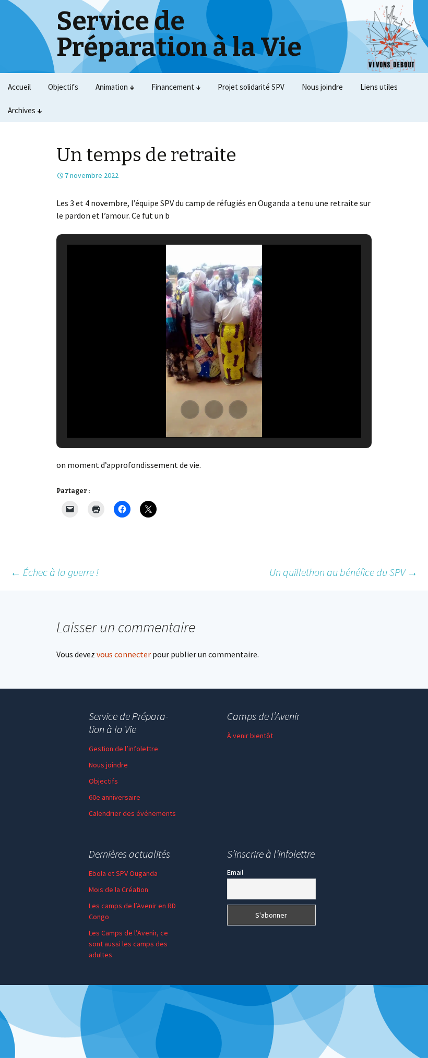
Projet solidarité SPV (251, 87)
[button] (190, 409)
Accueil (19, 87)
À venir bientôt (250, 735)
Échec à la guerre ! (54, 572)
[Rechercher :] (409, 110)
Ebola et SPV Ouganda (123, 873)
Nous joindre (322, 87)
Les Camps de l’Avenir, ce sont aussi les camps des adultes (128, 943)
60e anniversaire (114, 797)
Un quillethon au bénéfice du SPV (343, 572)
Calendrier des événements (132, 813)
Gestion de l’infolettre (123, 748)
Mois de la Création (118, 889)
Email (235, 872)
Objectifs (63, 87)
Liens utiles (379, 87)
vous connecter (124, 654)
